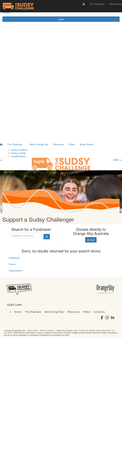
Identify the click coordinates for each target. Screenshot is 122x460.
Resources (58, 144)
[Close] (120, 160)
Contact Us (99, 311)
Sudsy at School (19, 149)
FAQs (86, 311)
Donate (91, 239)
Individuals (14, 257)
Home (17, 311)
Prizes (72, 144)
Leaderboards (18, 156)
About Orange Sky (39, 144)
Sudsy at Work (18, 153)
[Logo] (18, 6)
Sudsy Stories (86, 144)
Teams (12, 264)
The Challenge (97, 4)
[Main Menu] (1, 160)
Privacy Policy (33, 330)
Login (61, 19)
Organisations (16, 270)
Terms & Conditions (47, 330)
